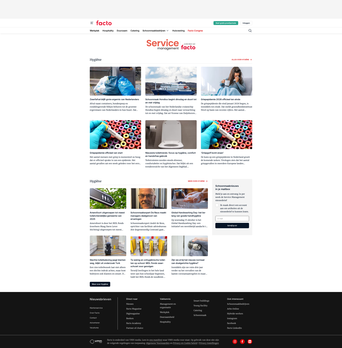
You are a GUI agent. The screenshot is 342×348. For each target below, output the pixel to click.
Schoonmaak (200, 315)
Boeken (130, 318)
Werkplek (164, 312)
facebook (231, 323)
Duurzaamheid (167, 317)
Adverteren (95, 323)
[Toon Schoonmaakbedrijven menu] (167, 30)
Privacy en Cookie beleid (185, 343)
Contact (93, 318)
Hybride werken (235, 313)
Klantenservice (96, 308)
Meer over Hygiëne (196, 181)
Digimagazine (133, 313)
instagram (232, 318)
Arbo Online (233, 308)
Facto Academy (133, 323)
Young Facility (200, 305)
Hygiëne (95, 59)
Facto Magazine (133, 308)
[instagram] (234, 341)
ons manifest (155, 340)
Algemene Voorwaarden (158, 343)
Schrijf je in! (232, 225)
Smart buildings (201, 300)
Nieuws (129, 304)
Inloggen (246, 23)
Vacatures (94, 327)
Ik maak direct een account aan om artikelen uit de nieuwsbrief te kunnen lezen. (234, 208)
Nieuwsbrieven (100, 299)
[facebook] (242, 341)
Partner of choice (134, 328)
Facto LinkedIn (234, 328)
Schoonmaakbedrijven (238, 304)
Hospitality (165, 322)
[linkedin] (249, 341)
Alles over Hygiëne (240, 60)
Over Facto (95, 313)
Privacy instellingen (209, 343)
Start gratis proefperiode (226, 23)
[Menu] (92, 23)
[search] (250, 30)
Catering (198, 310)
